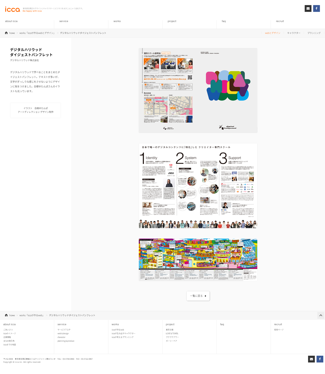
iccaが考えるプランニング (123, 337)
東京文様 (169, 329)
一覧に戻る (196, 296)
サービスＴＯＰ (64, 329)
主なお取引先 (9, 340)
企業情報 (7, 337)
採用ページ (279, 329)
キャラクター (293, 32)
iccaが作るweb (118, 329)
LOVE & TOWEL (172, 333)
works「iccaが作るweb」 (32, 315)
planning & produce (66, 340)
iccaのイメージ (9, 333)
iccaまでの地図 (9, 344)
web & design (63, 333)
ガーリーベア (171, 340)
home (12, 32)
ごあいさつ (8, 329)
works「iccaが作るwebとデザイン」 (37, 32)
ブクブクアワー (172, 337)
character (61, 337)
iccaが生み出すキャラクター (123, 333)
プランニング (314, 32)
